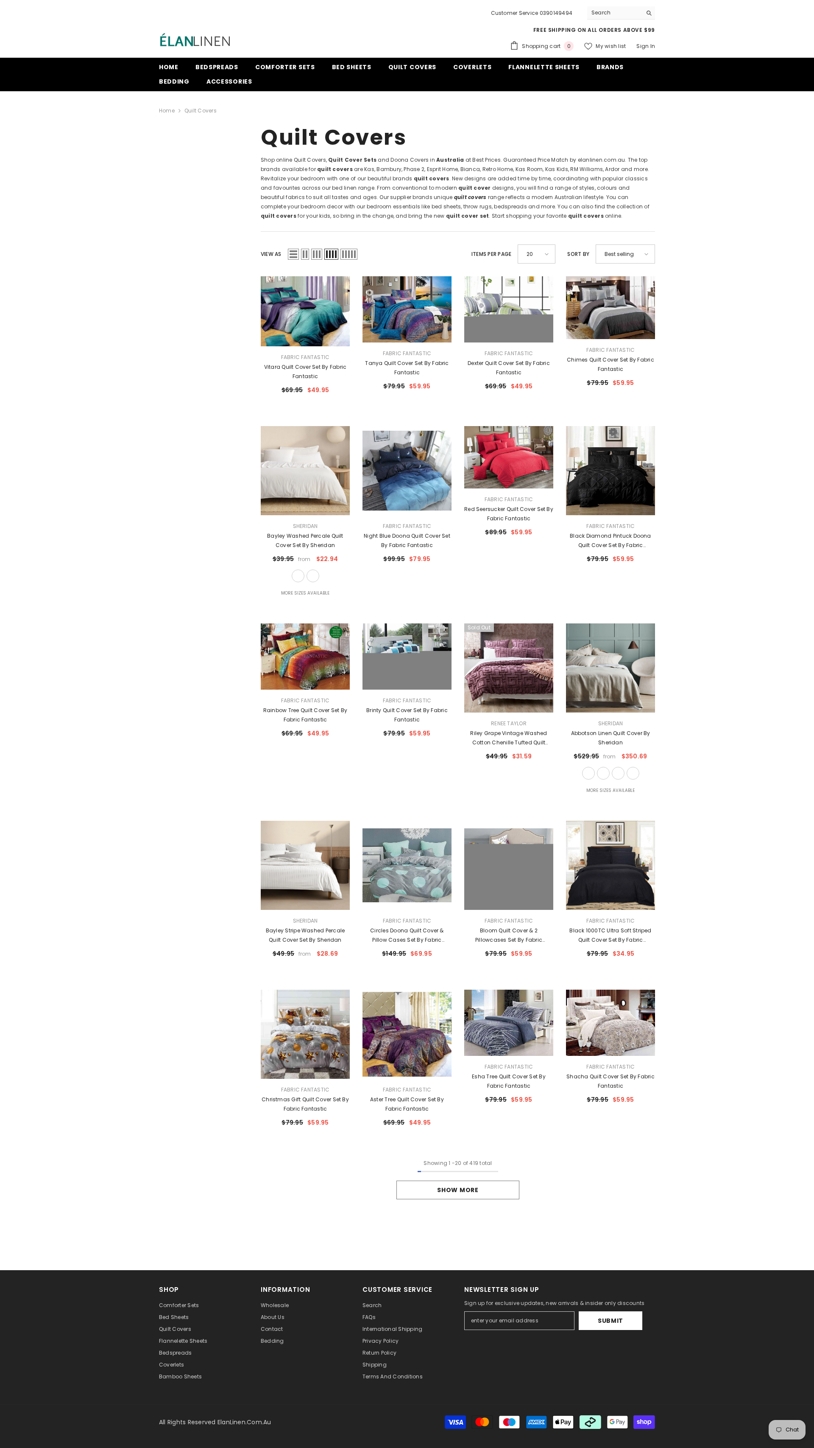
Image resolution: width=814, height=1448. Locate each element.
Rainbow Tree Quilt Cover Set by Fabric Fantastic (305, 715)
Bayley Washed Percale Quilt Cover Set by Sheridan (305, 540)
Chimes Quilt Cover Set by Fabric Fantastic (610, 364)
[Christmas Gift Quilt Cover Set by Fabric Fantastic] (305, 1034)
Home (167, 110)
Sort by (578, 254)
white (298, 576)
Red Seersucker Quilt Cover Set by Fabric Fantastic (508, 513)
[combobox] (614, 12)
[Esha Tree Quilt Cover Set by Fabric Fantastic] (508, 1023)
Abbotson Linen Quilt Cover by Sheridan (610, 738)
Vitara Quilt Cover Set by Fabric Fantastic (305, 371)
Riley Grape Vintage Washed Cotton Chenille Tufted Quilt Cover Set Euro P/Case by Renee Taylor (508, 738)
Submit (610, 1320)
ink (633, 773)
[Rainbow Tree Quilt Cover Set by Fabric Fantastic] (305, 656)
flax (588, 773)
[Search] (621, 13)
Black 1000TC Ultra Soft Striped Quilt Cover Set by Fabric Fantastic (610, 936)
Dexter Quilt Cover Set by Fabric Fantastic (509, 367)
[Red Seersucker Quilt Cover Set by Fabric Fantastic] (508, 457)
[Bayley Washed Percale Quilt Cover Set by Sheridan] (305, 470)
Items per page (491, 254)
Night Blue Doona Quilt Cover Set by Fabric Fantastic (407, 540)
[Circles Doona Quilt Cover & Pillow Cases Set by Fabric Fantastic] (407, 865)
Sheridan (305, 526)
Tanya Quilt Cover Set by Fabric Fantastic (407, 367)
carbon (618, 773)
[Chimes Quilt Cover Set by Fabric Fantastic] (610, 307)
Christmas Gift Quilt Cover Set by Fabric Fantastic (305, 1104)
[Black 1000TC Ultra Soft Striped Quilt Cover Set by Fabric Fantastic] (610, 865)
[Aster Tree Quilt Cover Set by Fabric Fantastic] (407, 1034)
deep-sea (313, 576)
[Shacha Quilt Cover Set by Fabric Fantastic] (610, 1023)
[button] (293, 254)
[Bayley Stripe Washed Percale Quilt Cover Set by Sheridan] (305, 865)
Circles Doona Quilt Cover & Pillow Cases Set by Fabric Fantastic (406, 936)
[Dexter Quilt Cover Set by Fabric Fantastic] (508, 309)
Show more (457, 1190)
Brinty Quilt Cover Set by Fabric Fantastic (407, 715)
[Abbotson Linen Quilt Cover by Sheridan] (610, 668)
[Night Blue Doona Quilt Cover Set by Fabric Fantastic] (407, 470)
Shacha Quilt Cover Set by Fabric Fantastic (610, 1081)
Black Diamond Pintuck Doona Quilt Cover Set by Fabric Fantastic (610, 541)
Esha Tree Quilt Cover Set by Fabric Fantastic (509, 1081)
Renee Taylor (509, 723)
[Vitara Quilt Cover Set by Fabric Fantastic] (305, 311)
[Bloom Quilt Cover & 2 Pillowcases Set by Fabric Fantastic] (508, 865)
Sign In (645, 46)
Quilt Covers (200, 110)
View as (271, 254)
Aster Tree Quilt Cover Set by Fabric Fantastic (407, 1104)
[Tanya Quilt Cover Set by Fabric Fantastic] (407, 309)
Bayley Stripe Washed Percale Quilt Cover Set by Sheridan (305, 935)
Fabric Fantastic (305, 357)
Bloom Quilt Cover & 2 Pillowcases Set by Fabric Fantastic (508, 936)
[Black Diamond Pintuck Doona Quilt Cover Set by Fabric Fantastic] (610, 470)
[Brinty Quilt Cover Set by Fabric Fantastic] (407, 656)
